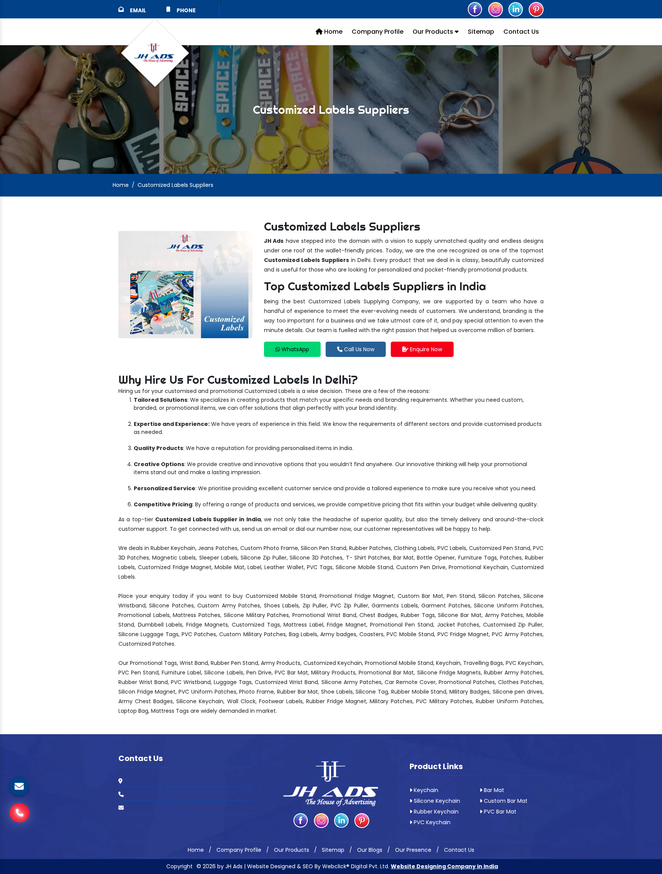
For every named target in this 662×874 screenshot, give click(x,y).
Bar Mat (493, 790)
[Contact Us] (19, 814)
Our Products (434, 31)
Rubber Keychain (435, 811)
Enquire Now (425, 349)
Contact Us (521, 31)
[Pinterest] (536, 9)
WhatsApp (294, 349)
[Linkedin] (515, 9)
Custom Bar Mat (505, 801)
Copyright (179, 866)
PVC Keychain (431, 822)
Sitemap (481, 31)
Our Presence (413, 850)
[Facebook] (475, 9)
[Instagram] (495, 9)
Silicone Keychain (436, 801)
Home (332, 31)
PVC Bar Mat (499, 811)
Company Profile (377, 31)
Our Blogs (369, 850)
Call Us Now (358, 349)
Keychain (425, 790)
